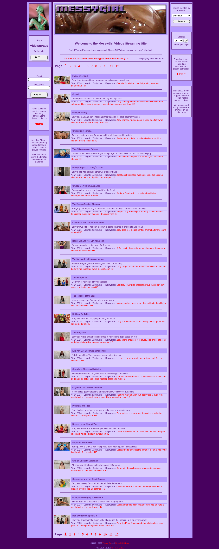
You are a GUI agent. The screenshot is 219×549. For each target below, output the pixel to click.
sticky (150, 395)
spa (130, 104)
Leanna (120, 431)
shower (154, 102)
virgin (136, 358)
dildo (159, 138)
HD (84, 86)
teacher (132, 266)
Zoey (119, 102)
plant (89, 104)
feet (149, 102)
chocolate (134, 83)
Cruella (128, 193)
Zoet (119, 175)
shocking (91, 342)
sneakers (132, 340)
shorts (124, 340)
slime (149, 175)
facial (127, 83)
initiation (106, 269)
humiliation (142, 102)
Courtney (121, 285)
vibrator (74, 141)
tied (131, 156)
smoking (155, 83)
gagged (141, 248)
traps (123, 175)
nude (133, 102)
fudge (142, 83)
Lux (126, 358)
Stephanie (121, 468)
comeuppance (78, 196)
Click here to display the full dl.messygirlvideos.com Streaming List (96, 58)
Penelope (126, 102)
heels (107, 525)
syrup (160, 120)
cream (119, 104)
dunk (161, 102)
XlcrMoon (126, 523)
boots (87, 196)
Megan (120, 211)
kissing (95, 122)
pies (135, 156)
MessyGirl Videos (122, 543)
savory (144, 340)
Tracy (128, 285)
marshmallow (131, 395)
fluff (155, 120)
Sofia (119, 248)
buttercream (76, 86)
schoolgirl (91, 177)
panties (141, 230)
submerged (76, 104)
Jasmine (120, 395)
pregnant (133, 413)
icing (148, 83)
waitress (110, 214)
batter (113, 104)
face (84, 104)
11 (111, 66)
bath (98, 177)
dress (93, 196)
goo (152, 120)
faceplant (96, 104)
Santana (126, 120)
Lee (118, 358)
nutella (132, 138)
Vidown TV (106, 543)
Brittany (132, 211)
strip (87, 305)
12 (117, 66)
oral (77, 232)
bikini (101, 122)
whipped (85, 434)
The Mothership (117, 548)
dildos (130, 321)
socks (83, 177)
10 (105, 66)
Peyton (120, 138)
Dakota (134, 523)
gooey (144, 395)
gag (73, 232)
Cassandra (122, 486)
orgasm (138, 120)
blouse (134, 230)
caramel (145, 450)
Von (122, 358)
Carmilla (120, 83)
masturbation (77, 397)
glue (161, 175)
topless (155, 175)
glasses (91, 287)
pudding (144, 211)
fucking (146, 120)
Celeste (120, 156)
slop (134, 193)
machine (90, 141)
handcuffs (79, 452)
